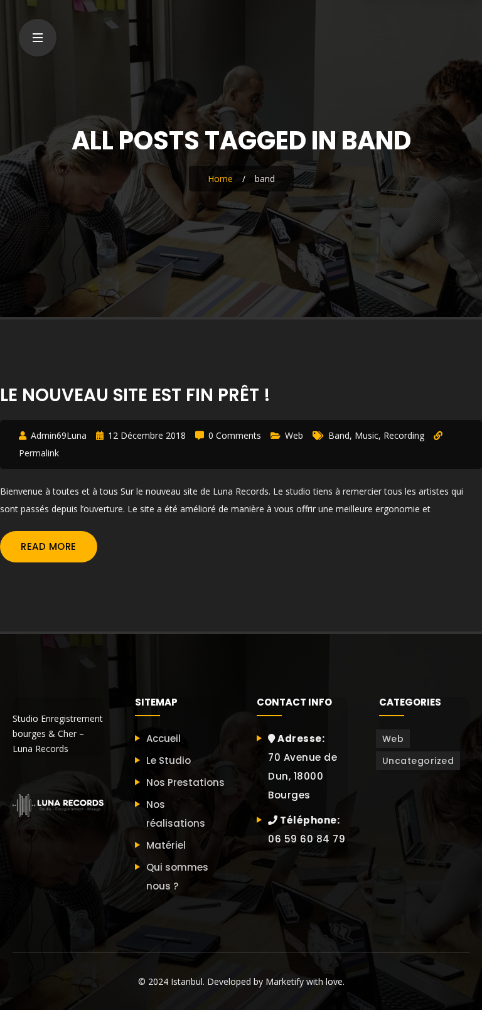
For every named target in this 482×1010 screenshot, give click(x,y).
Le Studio (168, 760)
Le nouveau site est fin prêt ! (135, 395)
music (366, 435)
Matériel (166, 845)
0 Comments (234, 435)
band (339, 435)
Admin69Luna (59, 435)
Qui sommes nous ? (177, 877)
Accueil (163, 738)
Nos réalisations (175, 814)
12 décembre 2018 (147, 435)
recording (403, 435)
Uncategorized (418, 761)
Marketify (284, 981)
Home (220, 179)
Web (294, 435)
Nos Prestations (185, 782)
